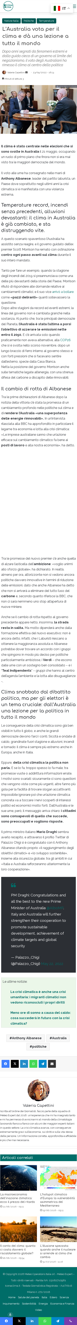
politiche (39, 1046)
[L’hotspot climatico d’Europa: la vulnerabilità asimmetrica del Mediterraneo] (58, 1178)
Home (11, 1297)
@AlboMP (55, 908)
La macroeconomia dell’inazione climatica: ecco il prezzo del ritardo (17, 1198)
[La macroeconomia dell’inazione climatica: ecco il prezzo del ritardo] (18, 1178)
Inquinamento (11, 1303)
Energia (43, 1303)
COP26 (65, 340)
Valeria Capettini (16, 72)
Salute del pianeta (28, 1297)
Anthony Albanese (27, 1038)
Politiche (29, 20)
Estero (53, 1297)
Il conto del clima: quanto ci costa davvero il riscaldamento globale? (18, 1249)
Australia (59, 1038)
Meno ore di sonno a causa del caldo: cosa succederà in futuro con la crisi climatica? (40, 1018)
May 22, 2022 (52, 963)
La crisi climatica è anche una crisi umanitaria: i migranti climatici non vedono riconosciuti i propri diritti (38, 997)
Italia (44, 1297)
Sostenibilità (29, 1303)
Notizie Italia (11, 20)
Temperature (46, 20)
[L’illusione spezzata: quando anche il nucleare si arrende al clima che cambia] (58, 1229)
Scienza (64, 1297)
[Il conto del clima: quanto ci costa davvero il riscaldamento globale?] (18, 1229)
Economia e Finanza (62, 1303)
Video (38, 1309)
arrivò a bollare (63, 292)
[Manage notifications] (10, 1315)
